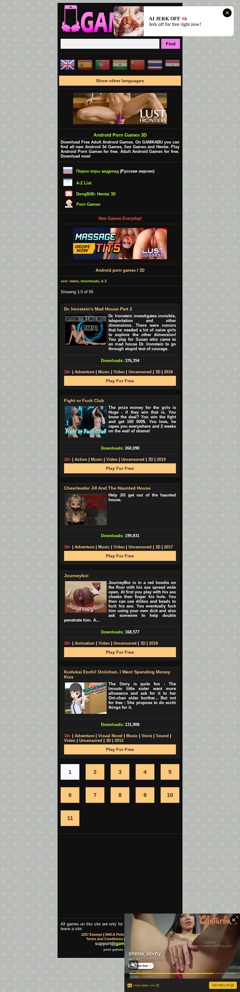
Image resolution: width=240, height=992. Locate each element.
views (74, 281)
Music (104, 372)
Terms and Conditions (104, 939)
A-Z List (83, 183)
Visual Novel (110, 735)
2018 (168, 372)
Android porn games (116, 270)
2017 (168, 547)
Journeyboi (76, 575)
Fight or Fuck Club (84, 400)
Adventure (84, 372)
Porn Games (88, 204)
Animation (85, 643)
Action (81, 459)
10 (170, 795)
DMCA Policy (115, 934)
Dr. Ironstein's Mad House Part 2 (98, 308)
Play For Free (120, 380)
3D (141, 270)
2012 (119, 740)
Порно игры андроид (97, 171)
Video (119, 372)
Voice (147, 735)
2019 (161, 459)
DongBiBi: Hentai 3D (96, 194)
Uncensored (140, 372)
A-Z (104, 281)
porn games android (120, 949)
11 (70, 818)
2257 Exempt (91, 934)
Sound (162, 735)
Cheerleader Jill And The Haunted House (107, 488)
